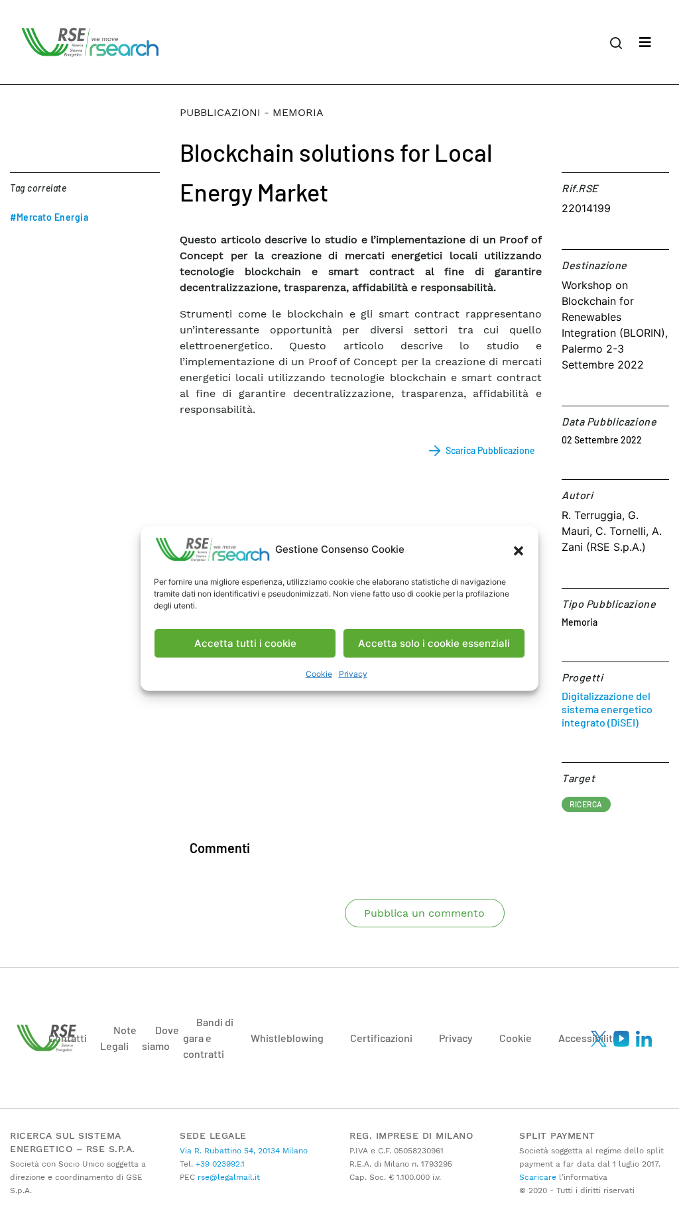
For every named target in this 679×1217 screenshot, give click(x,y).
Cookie (319, 674)
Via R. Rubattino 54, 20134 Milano (244, 1150)
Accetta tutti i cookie (245, 643)
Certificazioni (381, 1037)
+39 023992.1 (219, 1164)
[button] (518, 549)
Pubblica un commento (424, 913)
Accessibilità (588, 1037)
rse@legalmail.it (227, 1177)
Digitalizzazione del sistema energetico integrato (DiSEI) (607, 708)
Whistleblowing (287, 1037)
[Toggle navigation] (645, 42)
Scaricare (537, 1177)
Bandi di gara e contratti (208, 1037)
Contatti (67, 1037)
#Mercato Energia (49, 217)
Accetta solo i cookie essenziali (434, 643)
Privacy (353, 674)
